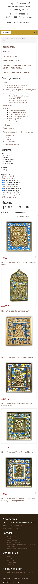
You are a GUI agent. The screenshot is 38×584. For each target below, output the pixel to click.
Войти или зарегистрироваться (20, 22)
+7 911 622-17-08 (15, 16)
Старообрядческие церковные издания (18, 94)
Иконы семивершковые (17, 110)
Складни (8, 125)
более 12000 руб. (10, 197)
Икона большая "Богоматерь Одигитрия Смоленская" (18, 404)
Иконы (24, 39)
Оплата (9, 558)
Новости (10, 556)
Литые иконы (14, 39)
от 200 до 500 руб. (10, 178)
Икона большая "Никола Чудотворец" (17, 357)
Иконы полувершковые (17, 121)
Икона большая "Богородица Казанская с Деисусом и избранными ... (18, 499)
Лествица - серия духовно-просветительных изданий (18, 101)
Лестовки (8, 139)
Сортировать (20, 213)
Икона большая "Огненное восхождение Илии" (18, 263)
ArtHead (16, 583)
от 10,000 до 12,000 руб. (12, 195)
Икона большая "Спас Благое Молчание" (19, 452)
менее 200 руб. (9, 176)
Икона (6, 155)
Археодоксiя (10, 519)
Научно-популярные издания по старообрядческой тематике (16, 86)
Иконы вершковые (15, 119)
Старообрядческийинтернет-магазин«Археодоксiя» (19, 6)
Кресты (7, 123)
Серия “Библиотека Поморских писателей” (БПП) (19, 97)
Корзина (7, 32)
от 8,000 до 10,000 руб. (11, 193)
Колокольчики (9, 135)
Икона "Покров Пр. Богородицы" (15, 310)
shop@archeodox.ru (20, 13)
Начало (5, 39)
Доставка (10, 560)
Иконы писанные (12, 60)
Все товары (9, 47)
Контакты (10, 564)
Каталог (7, 532)
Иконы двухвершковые (17, 114)
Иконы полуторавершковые (18, 117)
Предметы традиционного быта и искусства (17, 66)
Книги (6, 51)
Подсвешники (10, 141)
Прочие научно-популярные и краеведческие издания (20, 91)
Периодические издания (16, 72)
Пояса (7, 137)
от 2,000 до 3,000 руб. (11, 186)
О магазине (11, 562)
